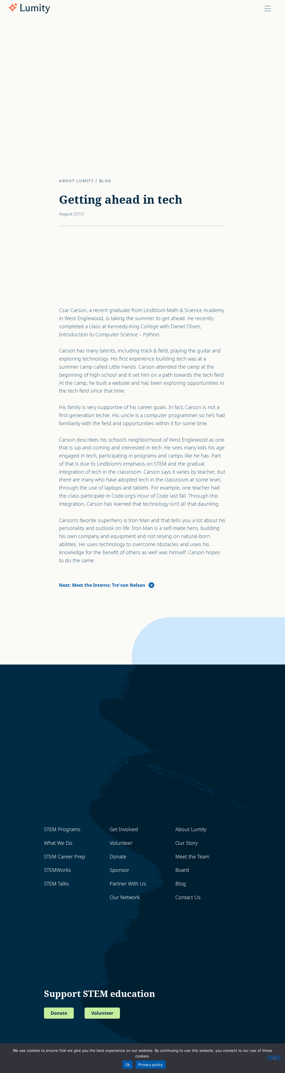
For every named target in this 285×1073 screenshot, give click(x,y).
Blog (105, 180)
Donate (118, 856)
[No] (274, 1057)
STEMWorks (57, 870)
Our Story (186, 843)
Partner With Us (128, 883)
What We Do (58, 843)
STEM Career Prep (64, 856)
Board (182, 870)
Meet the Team (192, 856)
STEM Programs (62, 829)
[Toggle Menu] (267, 8)
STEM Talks (56, 883)
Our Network (125, 897)
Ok (127, 1064)
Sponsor (119, 870)
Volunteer (121, 843)
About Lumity (76, 180)
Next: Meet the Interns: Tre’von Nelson (102, 585)
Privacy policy (150, 1064)
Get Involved (124, 829)
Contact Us (188, 897)
